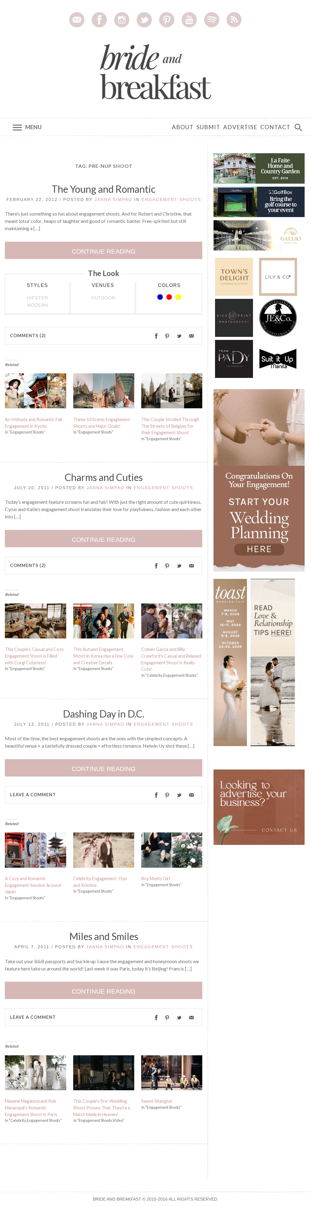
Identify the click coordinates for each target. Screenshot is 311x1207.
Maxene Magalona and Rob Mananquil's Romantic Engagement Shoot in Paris (31, 1107)
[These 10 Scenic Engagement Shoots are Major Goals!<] (104, 392)
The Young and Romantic (104, 189)
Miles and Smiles (103, 936)
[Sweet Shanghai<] (172, 1074)
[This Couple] (35, 622)
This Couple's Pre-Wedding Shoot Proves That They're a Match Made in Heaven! (101, 1107)
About (182, 127)
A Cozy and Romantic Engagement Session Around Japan (33, 885)
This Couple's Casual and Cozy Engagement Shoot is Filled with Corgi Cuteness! (34, 656)
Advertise (240, 127)
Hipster (37, 297)
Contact (275, 127)
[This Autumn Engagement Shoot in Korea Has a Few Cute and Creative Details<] (104, 622)
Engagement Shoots (171, 199)
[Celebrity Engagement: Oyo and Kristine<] (104, 851)
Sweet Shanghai (156, 1101)
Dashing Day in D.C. (103, 714)
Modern (37, 305)
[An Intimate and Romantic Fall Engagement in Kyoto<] (35, 392)
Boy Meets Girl (155, 878)
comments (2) (28, 335)
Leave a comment (33, 794)
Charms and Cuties (104, 477)
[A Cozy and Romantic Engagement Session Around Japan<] (35, 851)
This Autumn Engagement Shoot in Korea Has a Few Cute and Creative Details (103, 656)
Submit (208, 127)
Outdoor (103, 297)
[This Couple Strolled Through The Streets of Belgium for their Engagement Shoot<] (172, 392)
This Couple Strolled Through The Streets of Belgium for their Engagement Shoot (170, 426)
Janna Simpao (113, 199)
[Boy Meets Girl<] (172, 851)
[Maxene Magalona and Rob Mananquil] (35, 1074)
